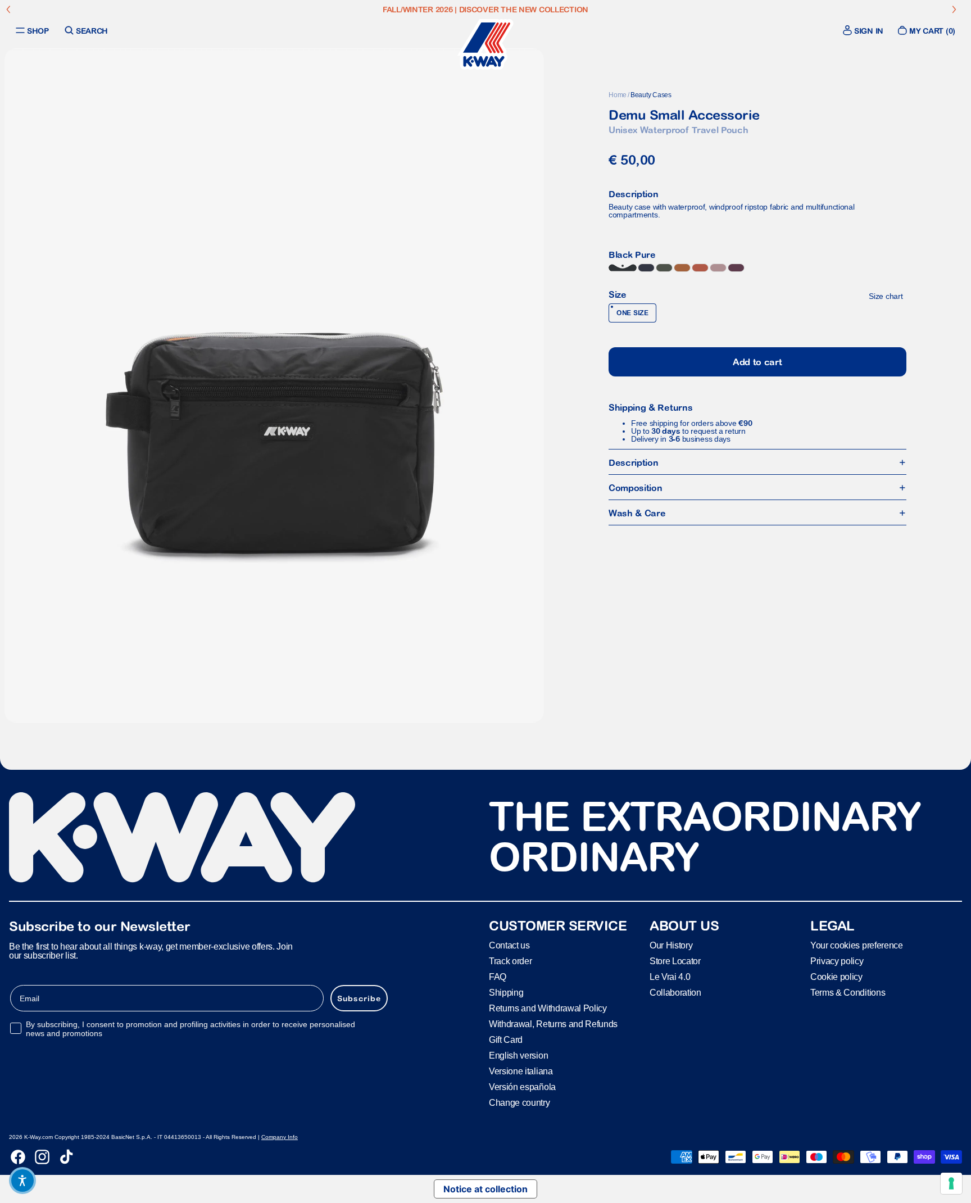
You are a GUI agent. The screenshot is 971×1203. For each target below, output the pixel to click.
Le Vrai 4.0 (670, 977)
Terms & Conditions (847, 992)
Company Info (279, 1137)
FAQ (497, 977)
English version (518, 1055)
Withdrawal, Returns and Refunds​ (553, 1024)
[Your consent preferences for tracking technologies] (951, 1183)
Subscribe (359, 998)
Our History (671, 945)
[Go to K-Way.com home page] (485, 44)
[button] (22, 1180)
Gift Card (506, 1040)
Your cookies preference (856, 945)
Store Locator (675, 961)
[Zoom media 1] (274, 385)
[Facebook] (18, 1157)
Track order (510, 961)
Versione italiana (521, 1071)
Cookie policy (836, 977)
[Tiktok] (66, 1157)
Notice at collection (485, 1189)
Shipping (506, 992)
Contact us (509, 945)
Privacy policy (837, 961)
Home (618, 95)
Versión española (522, 1087)
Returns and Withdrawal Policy (548, 1008)
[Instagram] (42, 1157)
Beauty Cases (650, 95)
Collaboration (675, 992)
